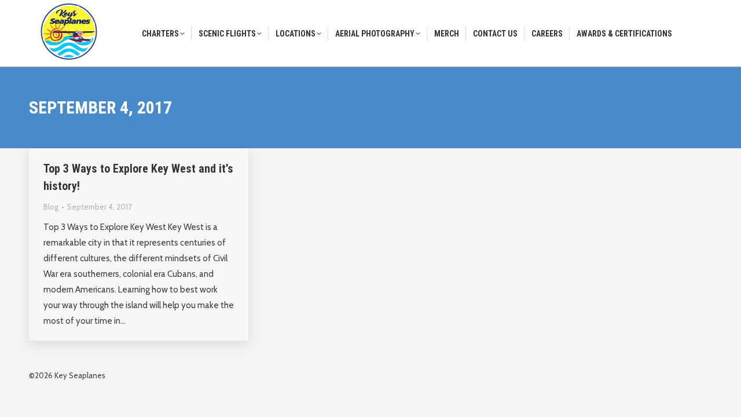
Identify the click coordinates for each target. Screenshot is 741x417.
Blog (50, 206)
